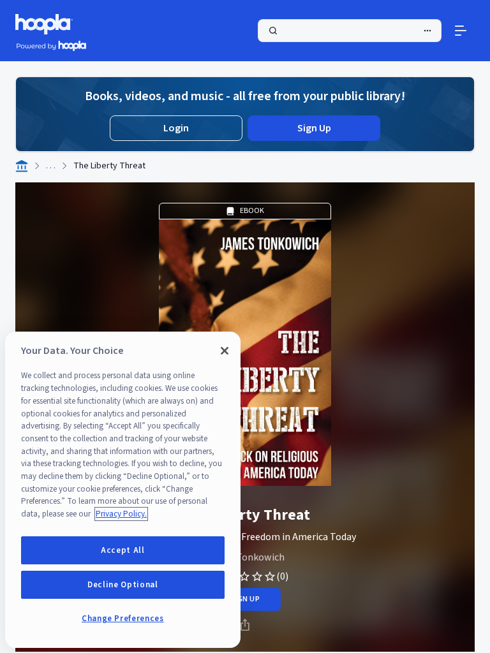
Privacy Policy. (121, 514)
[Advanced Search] (427, 30)
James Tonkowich (245, 557)
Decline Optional (122, 585)
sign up (245, 599)
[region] (123, 490)
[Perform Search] (350, 30)
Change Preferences (123, 618)
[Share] (245, 625)
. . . (51, 165)
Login (176, 128)
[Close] (225, 351)
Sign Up (314, 128)
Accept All (123, 550)
